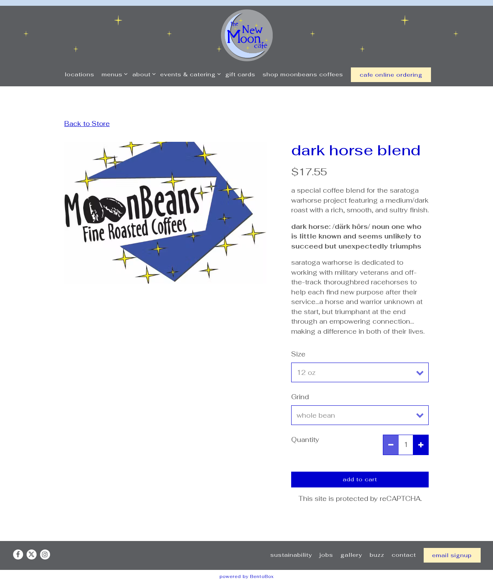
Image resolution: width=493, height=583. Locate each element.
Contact (404, 554)
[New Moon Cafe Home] (247, 35)
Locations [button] (79, 74)
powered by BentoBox (247, 576)
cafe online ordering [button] (391, 74)
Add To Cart (360, 479)
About (142, 74)
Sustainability (291, 554)
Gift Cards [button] (240, 74)
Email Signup (452, 555)
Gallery (351, 554)
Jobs (326, 554)
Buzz (377, 554)
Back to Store (87, 123)
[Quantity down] (391, 445)
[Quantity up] (420, 445)
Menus (113, 74)
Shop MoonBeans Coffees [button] (303, 74)
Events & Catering (189, 74)
